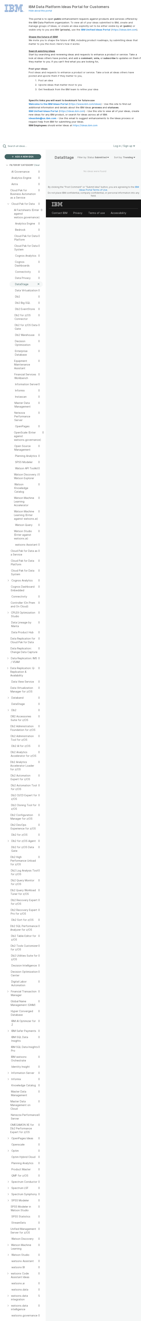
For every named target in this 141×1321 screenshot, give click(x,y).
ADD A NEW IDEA (24, 156)
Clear (37, 165)
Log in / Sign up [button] (123, 145)
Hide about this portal (40, 10)
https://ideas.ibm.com (124, 29)
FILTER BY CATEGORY (21, 165)
